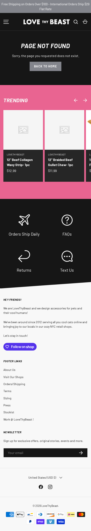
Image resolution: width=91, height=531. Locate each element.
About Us (9, 370)
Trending (15, 100)
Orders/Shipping (14, 384)
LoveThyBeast (49, 505)
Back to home (45, 66)
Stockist (8, 412)
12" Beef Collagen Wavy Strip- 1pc (20, 162)
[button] (85, 22)
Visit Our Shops (13, 377)
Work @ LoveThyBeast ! (18, 419)
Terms (7, 391)
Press (7, 405)
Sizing (7, 398)
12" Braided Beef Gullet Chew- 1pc (60, 162)
